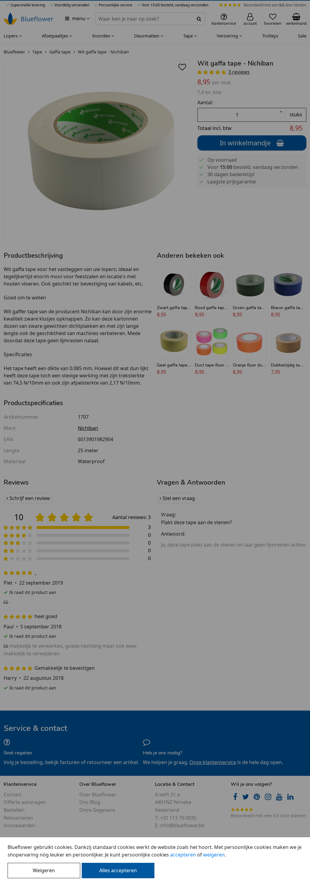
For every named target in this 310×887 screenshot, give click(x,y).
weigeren (214, 854)
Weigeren (44, 870)
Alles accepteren (118, 870)
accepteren (183, 854)
